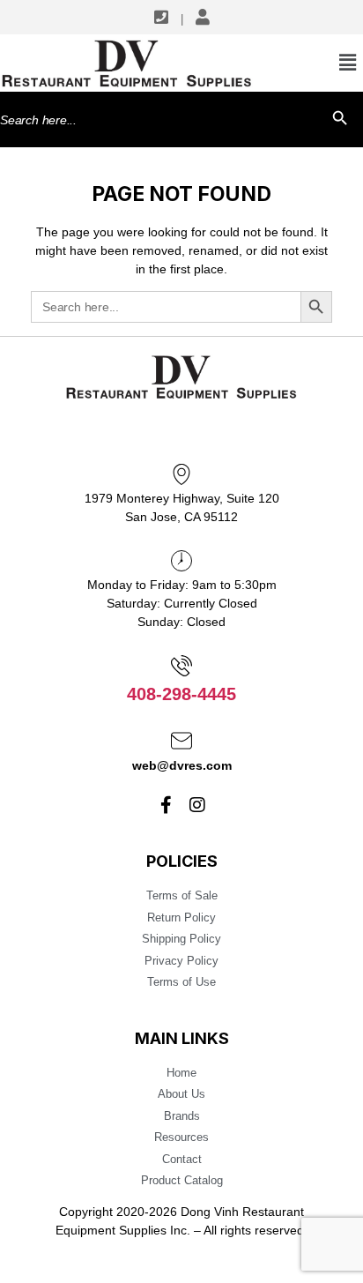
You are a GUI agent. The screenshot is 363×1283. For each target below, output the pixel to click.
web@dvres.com (182, 765)
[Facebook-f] (166, 805)
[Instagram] (197, 805)
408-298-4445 (181, 694)
